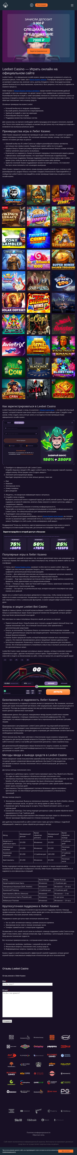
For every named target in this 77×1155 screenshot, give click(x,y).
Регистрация (41, 5)
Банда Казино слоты (23, 567)
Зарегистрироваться (38, 51)
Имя (4, 981)
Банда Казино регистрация (53, 516)
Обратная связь (38, 1135)
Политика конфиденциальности (38, 1132)
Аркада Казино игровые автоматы (27, 91)
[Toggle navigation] (72, 5)
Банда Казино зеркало (38, 79)
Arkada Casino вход (47, 410)
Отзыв (5, 990)
